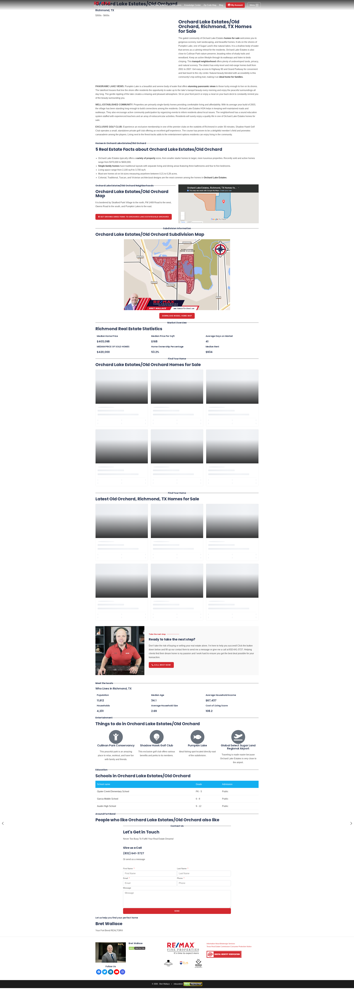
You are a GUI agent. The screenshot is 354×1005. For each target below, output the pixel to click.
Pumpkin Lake (197, 745)
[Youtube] (116, 972)
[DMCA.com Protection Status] (192, 984)
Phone (180, 878)
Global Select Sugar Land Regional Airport (238, 746)
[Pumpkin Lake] (197, 737)
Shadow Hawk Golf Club (156, 745)
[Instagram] (122, 972)
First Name (128, 868)
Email (125, 878)
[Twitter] (104, 972)
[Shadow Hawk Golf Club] (157, 737)
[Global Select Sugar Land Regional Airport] (238, 737)
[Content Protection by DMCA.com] (137, 948)
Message (127, 888)
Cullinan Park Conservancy (116, 745)
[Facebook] (98, 972)
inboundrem (178, 984)
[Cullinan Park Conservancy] (116, 737)
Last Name (182, 868)
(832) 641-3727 (133, 853)
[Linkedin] (110, 972)
